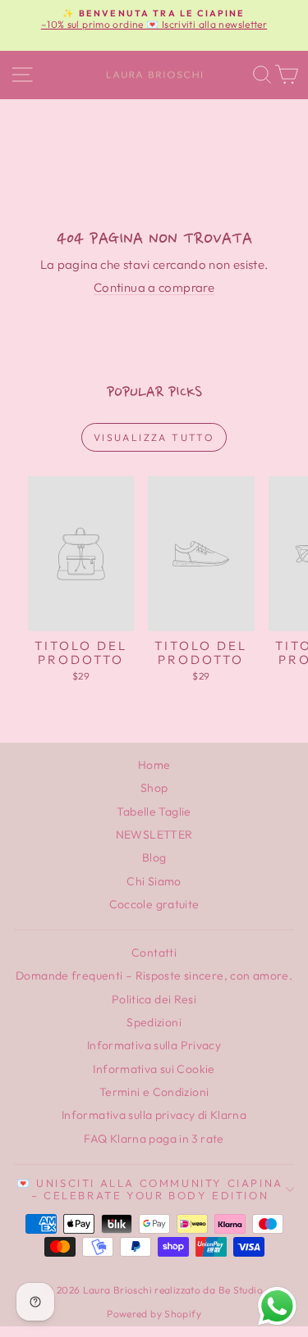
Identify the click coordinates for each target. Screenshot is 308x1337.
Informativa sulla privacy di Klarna (154, 1114)
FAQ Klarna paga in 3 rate (153, 1138)
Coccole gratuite (154, 904)
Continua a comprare (154, 287)
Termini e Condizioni (154, 1092)
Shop (154, 787)
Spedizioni (154, 1022)
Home (154, 764)
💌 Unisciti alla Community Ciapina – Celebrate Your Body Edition (149, 1189)
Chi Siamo (153, 881)
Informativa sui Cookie (153, 1069)
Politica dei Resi (154, 999)
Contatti (154, 952)
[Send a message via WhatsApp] (277, 1306)
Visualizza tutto (154, 437)
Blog (154, 857)
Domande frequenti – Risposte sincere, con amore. (154, 975)
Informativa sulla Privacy (154, 1045)
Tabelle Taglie (154, 811)
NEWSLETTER (154, 834)
